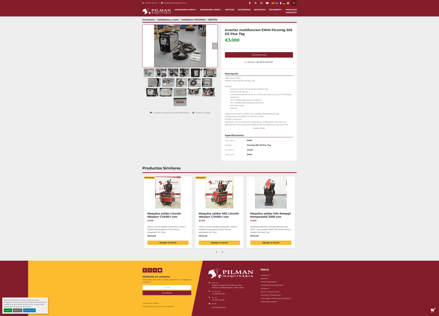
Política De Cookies (268, 302)
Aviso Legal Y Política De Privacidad (275, 298)
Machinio (170, 306)
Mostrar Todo (259, 128)
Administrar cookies (151, 303)
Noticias (229, 10)
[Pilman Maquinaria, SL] (230, 273)
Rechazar (17, 310)
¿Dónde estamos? (218, 307)
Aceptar (8, 310)
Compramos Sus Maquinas (271, 285)
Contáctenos (259, 55)
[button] (186, 9)
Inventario (265, 275)
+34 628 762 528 (218, 294)
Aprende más (29, 310)
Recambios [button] (275, 10)
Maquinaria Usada (210, 10)
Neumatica (260, 10)
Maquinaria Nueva (185, 10)
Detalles (151, 236)
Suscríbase (167, 293)
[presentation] (216, 251)
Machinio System (149, 306)
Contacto (291, 12)
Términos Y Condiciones (270, 295)
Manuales (291, 10)
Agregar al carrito (167, 243)
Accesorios (244, 10)
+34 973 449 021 (151, 3)
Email (214, 304)
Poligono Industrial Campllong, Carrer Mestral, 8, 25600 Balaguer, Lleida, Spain (228, 286)
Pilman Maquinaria (268, 282)
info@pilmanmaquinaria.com (175, 3)
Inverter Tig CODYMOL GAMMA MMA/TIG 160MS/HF (270, 215)
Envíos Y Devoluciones (270, 292)
